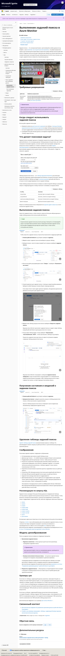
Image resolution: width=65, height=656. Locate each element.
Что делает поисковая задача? (27, 41)
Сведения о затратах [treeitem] (9, 61)
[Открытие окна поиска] (59, 11)
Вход (62, 11)
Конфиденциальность (44, 653)
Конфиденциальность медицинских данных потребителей (14, 655)
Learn (21, 23)
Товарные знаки (44, 655)
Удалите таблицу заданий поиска (27, 443)
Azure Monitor (31, 23)
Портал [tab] (22, 231)
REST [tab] (42, 231)
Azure (25, 23)
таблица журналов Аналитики (44, 175)
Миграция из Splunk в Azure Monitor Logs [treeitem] (9, 107)
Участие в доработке (33, 653)
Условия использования (34, 655)
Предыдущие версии (17, 653)
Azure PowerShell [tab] (35, 231)
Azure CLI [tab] (27, 231)
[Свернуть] (16, 22)
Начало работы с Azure (57, 14)
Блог (25, 653)
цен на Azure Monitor (46, 600)
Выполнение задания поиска (26, 42)
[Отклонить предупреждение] (62, 3)
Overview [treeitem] (5, 50)
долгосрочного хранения (38, 126)
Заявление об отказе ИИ (6, 653)
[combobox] (9, 25)
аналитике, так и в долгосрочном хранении (38, 49)
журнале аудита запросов (50, 204)
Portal (48, 14)
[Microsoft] (2, 11)
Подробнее (47, 615)
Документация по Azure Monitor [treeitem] (8, 28)
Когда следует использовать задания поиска (30, 39)
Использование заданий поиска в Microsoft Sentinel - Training (33, 637)
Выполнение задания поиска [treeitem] (10, 86)
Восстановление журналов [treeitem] (10, 90)
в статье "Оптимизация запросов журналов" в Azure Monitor (34, 529)
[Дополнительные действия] (62, 24)
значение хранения (44, 179)
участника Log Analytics (36, 100)
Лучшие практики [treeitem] (9, 59)
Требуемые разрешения (25, 37)
